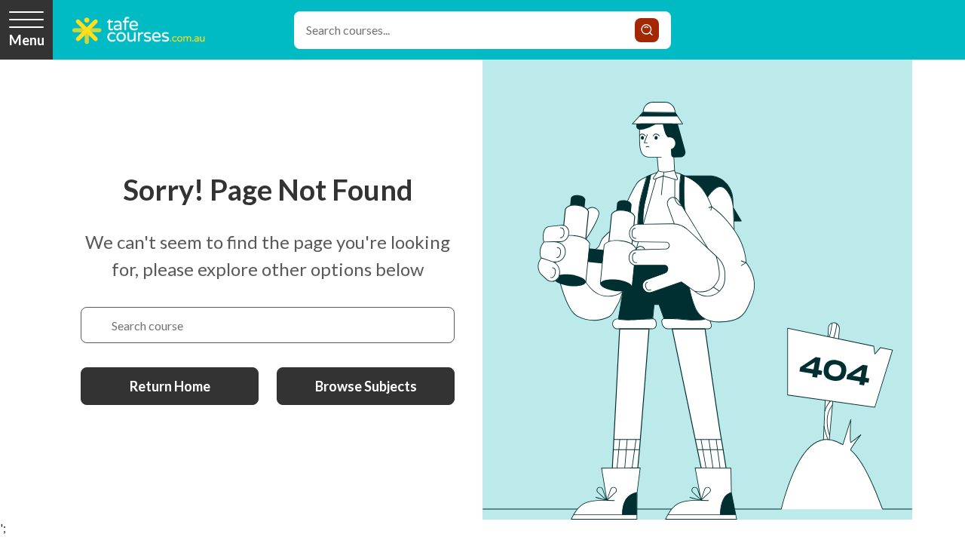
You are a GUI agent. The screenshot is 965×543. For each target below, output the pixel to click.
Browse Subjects (366, 386)
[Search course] (96, 325)
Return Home (170, 386)
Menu (26, 40)
